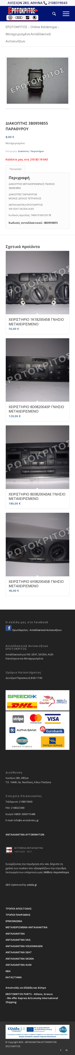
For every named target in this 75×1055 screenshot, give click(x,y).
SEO (8, 884)
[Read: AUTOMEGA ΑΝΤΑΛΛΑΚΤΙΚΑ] (9, 850)
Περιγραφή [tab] (15, 168)
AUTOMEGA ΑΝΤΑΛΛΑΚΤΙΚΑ (28, 847)
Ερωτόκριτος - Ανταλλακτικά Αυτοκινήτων (37, 630)
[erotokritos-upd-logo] (31, 13)
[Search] (51, 13)
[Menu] (62, 13)
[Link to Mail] (66, 1050)
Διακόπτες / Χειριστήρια (31, 151)
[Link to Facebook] (61, 1050)
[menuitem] (51, 13)
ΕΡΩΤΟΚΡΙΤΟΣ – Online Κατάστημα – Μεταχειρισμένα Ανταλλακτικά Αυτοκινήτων (32, 34)
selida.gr (32, 884)
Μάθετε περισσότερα (56, 872)
